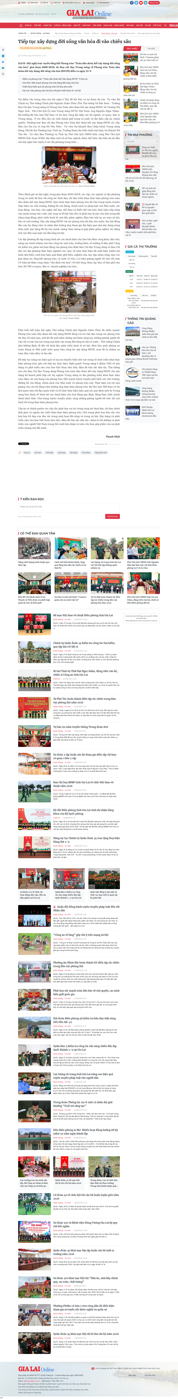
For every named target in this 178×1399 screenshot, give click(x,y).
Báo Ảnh (34, 3)
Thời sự (28, 25)
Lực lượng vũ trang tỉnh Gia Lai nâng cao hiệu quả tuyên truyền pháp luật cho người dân (83, 1076)
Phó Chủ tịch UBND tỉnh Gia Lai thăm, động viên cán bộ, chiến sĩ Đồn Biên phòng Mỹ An (141, 73)
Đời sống (73, 452)
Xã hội (148, 25)
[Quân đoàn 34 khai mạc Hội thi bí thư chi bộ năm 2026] (34, 1343)
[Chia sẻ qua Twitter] (3, 62)
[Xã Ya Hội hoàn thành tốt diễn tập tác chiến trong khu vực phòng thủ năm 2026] (107, 583)
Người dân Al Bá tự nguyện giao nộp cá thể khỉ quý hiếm (150, 208)
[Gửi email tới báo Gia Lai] (145, 3)
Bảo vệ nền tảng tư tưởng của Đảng (68, 33)
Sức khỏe (97, 25)
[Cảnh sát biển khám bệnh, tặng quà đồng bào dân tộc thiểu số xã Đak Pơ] (70, 548)
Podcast (56, 3)
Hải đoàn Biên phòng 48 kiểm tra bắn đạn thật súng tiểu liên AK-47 (84, 1020)
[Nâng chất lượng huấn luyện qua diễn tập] (34, 548)
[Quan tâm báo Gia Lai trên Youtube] (141, 3)
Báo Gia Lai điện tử (89, 14)
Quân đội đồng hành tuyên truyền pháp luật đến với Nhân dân (86, 908)
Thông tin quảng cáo (141, 321)
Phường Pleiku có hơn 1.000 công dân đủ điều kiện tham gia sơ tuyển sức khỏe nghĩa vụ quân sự (83, 1307)
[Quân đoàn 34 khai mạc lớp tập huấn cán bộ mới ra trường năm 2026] (34, 1259)
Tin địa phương (140, 135)
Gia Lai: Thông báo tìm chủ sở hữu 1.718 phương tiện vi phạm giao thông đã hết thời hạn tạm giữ (141, 354)
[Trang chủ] (21, 25)
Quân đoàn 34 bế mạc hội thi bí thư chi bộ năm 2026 (68, 1181)
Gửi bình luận (112, 516)
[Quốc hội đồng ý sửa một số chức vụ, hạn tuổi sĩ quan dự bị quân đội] (104, 878)
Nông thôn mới (100, 452)
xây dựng (61, 452)
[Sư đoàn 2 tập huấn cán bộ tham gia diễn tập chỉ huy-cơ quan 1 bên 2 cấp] (34, 764)
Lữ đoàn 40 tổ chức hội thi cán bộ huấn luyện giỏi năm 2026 (86, 1196)
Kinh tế (77, 25)
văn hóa (38, 452)
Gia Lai (27, 452)
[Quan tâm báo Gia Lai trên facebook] (132, 3)
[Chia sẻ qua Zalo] (3, 56)
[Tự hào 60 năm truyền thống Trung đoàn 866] (34, 736)
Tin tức (86, 33)
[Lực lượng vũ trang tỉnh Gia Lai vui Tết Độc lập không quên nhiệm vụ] (107, 548)
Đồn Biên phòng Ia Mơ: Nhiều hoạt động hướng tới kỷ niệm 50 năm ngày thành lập (85, 1131)
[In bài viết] (3, 74)
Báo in (45, 3)
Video (23, 3)
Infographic (104, 3)
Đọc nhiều (132, 48)
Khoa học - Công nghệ (114, 25)
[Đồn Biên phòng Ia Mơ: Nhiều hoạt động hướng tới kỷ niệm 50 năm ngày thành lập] (34, 1139)
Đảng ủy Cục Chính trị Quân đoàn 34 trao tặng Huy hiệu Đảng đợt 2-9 (86, 840)
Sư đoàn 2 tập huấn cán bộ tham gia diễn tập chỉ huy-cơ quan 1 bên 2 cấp (85, 756)
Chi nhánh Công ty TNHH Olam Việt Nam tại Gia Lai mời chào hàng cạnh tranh (141, 375)
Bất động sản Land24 (144, 616)
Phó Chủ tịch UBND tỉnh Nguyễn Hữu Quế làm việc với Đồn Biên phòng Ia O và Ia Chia (142, 119)
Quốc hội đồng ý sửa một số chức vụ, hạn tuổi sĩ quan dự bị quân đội (103, 895)
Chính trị (47, 25)
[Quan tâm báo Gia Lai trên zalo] (136, 3)
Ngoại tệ (129, 271)
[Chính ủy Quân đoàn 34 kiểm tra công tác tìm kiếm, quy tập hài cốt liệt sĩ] (131, 103)
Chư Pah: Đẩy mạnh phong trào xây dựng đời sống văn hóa (51, 83)
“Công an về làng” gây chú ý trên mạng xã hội (80, 934)
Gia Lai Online (36, 1368)
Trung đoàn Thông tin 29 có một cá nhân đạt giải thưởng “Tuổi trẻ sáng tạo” (82, 1104)
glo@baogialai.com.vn (32, 1381)
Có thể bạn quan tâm (37, 533)
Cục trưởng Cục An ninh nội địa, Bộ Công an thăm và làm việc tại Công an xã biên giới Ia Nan (34, 1183)
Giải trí (139, 25)
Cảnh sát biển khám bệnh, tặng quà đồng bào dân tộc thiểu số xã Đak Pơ (70, 565)
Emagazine (90, 3)
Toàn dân (49, 452)
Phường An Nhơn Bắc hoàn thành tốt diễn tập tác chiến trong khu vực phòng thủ (86, 964)
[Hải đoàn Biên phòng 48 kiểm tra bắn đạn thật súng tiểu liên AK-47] (34, 1027)
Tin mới (151, 48)
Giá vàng (129, 291)
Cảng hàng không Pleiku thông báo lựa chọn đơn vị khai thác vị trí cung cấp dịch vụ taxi (141, 394)
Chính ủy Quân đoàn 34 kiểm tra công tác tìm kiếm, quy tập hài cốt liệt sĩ (149, 104)
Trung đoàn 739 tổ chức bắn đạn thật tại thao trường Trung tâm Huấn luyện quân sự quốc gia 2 (104, 1183)
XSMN (155, 616)
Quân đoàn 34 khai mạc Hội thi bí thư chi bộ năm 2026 (86, 1333)
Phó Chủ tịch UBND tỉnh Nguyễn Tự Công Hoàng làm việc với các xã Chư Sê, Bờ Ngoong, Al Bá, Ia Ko (141, 173)
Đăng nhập (154, 3)
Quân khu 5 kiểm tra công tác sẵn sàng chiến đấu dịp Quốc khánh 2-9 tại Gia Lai (68, 895)
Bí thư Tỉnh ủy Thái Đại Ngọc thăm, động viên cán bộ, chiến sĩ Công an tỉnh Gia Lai (141, 89)
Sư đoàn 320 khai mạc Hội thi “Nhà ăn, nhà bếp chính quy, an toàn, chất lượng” (85, 1280)
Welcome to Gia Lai (72, 3)
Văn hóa (130, 25)
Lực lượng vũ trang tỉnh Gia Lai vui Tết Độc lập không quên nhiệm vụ (106, 565)
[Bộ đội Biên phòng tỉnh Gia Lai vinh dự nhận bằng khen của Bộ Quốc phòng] (34, 819)
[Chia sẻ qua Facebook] (3, 50)
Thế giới (37, 25)
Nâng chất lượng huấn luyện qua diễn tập (33, 563)
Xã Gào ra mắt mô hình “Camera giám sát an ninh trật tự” (149, 57)
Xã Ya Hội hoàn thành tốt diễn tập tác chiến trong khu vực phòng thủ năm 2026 (105, 600)
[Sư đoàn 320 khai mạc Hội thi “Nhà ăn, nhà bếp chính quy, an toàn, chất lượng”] (34, 1287)
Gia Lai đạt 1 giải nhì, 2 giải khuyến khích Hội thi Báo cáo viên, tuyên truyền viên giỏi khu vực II (141, 227)
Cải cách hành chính (127, 33)
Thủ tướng (86, 452)
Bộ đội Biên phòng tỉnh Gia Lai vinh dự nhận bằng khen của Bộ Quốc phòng (83, 812)
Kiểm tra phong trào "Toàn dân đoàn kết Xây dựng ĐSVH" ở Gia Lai (55, 79)
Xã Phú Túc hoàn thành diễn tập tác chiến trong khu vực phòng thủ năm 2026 (84, 700)
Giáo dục (86, 25)
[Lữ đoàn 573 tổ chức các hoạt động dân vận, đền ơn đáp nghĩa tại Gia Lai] (34, 878)
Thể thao (157, 25)
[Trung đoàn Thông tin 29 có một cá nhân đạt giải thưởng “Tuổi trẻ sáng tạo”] (34, 1111)
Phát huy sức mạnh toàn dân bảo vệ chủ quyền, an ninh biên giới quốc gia (86, 992)
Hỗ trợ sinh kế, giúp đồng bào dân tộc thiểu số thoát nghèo (149, 192)
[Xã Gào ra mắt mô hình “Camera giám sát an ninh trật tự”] (131, 58)
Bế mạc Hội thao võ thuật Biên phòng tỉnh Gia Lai (83, 615)
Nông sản (130, 252)
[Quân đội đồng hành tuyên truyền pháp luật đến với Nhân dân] (34, 916)
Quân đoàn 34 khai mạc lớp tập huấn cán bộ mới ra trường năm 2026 (83, 1252)
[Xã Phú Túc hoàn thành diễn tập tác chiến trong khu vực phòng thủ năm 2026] (34, 708)
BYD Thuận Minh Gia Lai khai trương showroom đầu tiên (140, 413)
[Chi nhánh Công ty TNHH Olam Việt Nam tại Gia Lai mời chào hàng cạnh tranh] (132, 372)
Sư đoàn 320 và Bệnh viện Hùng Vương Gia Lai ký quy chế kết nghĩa (85, 1224)
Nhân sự (95, 33)
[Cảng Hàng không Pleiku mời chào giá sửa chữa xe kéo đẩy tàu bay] (132, 331)
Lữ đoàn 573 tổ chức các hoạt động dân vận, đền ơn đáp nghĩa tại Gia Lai (33, 895)
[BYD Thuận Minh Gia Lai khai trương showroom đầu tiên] (132, 410)
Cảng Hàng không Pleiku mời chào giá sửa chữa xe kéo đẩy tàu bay (141, 334)
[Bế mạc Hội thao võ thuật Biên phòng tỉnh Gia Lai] (34, 624)
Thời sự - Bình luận (62, 25)
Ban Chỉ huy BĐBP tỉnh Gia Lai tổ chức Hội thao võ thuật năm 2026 (83, 784)
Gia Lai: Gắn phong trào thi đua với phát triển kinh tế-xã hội (52, 90)
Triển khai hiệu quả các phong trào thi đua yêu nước (47, 86)
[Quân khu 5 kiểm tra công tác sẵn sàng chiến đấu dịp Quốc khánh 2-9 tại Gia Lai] (69, 878)
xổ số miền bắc (130, 616)
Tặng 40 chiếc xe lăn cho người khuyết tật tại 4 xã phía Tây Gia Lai (141, 153)
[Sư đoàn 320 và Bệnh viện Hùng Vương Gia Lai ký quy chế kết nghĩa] (34, 1232)
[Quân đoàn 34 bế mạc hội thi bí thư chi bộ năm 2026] (69, 1166)
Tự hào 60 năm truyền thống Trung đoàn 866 (80, 726)
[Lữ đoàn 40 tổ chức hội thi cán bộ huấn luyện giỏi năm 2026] (34, 1204)
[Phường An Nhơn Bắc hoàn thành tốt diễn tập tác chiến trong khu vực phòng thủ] (34, 972)
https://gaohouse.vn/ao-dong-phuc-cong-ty (141, 621)
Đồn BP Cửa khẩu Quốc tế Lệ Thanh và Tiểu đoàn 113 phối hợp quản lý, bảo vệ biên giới (34, 600)
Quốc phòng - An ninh (40, 33)
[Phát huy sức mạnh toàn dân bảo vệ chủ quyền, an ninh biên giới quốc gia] (34, 1000)
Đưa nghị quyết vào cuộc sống (149, 33)
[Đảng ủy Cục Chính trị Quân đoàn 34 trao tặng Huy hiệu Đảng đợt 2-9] (34, 847)
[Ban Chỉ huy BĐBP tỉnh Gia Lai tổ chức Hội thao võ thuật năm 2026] (34, 791)
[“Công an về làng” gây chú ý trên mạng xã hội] (34, 944)
